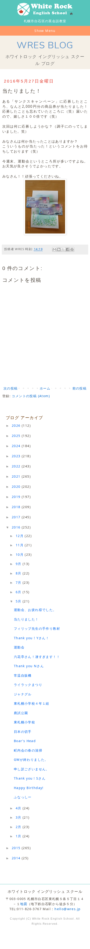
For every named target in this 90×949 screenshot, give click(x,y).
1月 (19, 836)
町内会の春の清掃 (28, 750)
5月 (19, 601)
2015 (17, 848)
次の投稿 (10, 388)
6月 (19, 592)
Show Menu (45, 30)
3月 (19, 817)
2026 (17, 425)
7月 (19, 582)
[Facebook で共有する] (67, 249)
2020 (17, 486)
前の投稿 (79, 388)
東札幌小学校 (26, 722)
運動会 (19, 647)
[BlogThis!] (59, 249)
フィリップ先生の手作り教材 (37, 628)
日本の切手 (23, 731)
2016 (17, 527)
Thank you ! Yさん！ (31, 638)
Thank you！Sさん (29, 778)
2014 (17, 858)
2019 (17, 496)
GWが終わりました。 (31, 759)
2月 (19, 827)
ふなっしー (23, 797)
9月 (19, 564)
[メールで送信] (54, 249)
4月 (19, 808)
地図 (23, 904)
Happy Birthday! (29, 788)
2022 (17, 466)
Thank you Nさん (29, 666)
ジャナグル (23, 694)
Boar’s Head (25, 741)
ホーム (45, 388)
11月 (20, 545)
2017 (17, 517)
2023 (17, 456)
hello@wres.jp (67, 909)
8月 (19, 573)
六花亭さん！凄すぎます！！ (37, 656)
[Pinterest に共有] (72, 249)
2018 (17, 507)
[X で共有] (63, 249)
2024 (17, 446)
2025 (17, 435)
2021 (17, 476)
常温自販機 (23, 675)
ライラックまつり (28, 684)
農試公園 (21, 713)
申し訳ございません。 (31, 769)
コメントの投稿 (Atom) (31, 396)
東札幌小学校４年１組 (31, 703)
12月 (20, 536)
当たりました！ (26, 619)
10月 (20, 554)
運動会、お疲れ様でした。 (35, 610)
